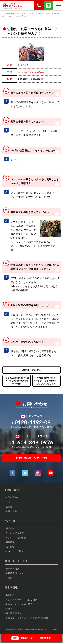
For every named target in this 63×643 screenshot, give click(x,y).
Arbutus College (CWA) (31, 72)
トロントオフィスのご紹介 (19, 604)
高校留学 (10, 542)
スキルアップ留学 (15, 551)
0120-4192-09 (33, 422)
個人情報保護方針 (15, 613)
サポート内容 (12, 568)
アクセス (10, 609)
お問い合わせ (12, 497)
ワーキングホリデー (16, 533)
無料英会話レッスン (16, 573)
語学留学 (10, 528)
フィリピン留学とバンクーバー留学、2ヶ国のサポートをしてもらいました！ (46, 381)
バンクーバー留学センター (14, 13)
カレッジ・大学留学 (16, 537)
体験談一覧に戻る (31, 369)
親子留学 (10, 547)
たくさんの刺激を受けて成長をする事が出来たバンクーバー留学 (17, 381)
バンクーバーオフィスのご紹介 (21, 600)
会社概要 (10, 595)
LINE (8, 502)
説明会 (9, 506)
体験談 (9, 578)
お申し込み (11, 511)
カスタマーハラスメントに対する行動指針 (27, 618)
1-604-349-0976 (32, 442)
